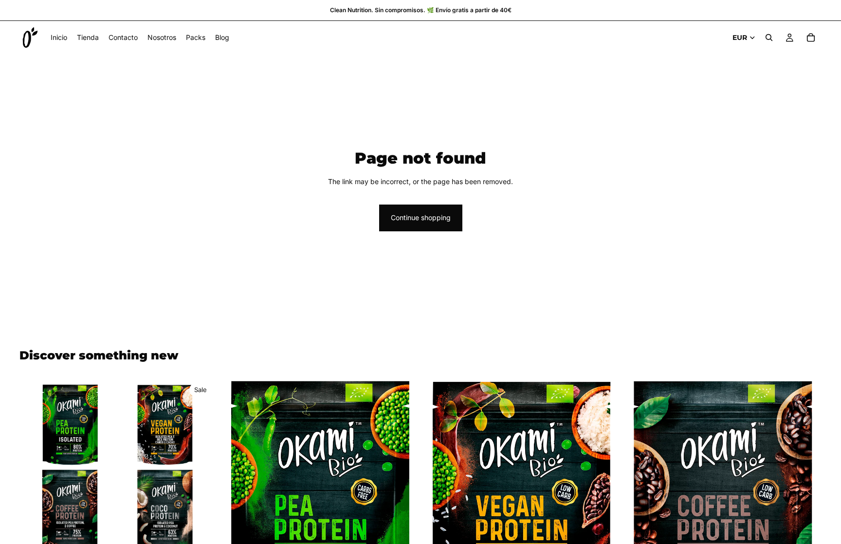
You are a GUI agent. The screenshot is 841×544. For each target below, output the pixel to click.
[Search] (769, 37)
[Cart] (811, 37)
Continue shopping (421, 217)
